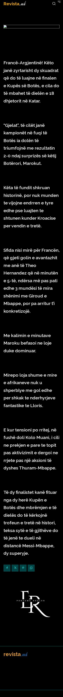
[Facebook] (7, 568)
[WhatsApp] (31, 568)
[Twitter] (15, 568)
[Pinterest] (23, 568)
